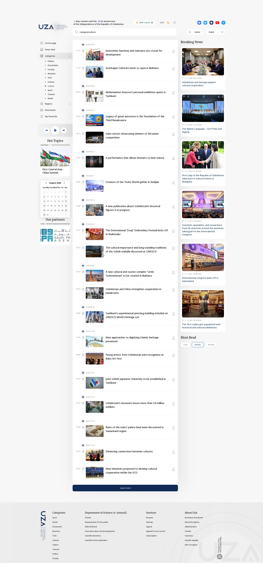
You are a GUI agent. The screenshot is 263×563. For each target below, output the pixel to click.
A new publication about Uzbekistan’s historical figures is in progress (133, 208)
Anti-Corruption (191, 545)
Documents (53, 65)
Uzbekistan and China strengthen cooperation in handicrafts (133, 291)
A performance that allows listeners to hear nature (135, 157)
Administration (191, 526)
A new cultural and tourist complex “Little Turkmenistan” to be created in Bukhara (130, 273)
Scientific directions (93, 535)
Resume (149, 517)
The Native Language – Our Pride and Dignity (202, 130)
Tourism (51, 94)
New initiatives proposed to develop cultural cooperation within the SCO (131, 470)
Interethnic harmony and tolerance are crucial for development (134, 52)
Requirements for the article (96, 522)
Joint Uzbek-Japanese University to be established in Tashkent (136, 380)
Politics (51, 61)
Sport (50, 90)
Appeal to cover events (155, 531)
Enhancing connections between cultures (129, 451)
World (50, 98)
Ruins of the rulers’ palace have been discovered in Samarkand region (134, 429)
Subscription (151, 535)
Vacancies (189, 535)
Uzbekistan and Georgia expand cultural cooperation (198, 84)
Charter (88, 517)
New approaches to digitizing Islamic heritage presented (132, 339)
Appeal (149, 526)
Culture (51, 86)
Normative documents (194, 517)
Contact (188, 531)
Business (52, 73)
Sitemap (149, 522)
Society (51, 69)
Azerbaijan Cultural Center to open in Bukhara (132, 68)
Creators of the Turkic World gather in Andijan (132, 182)
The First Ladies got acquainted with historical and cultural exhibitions (201, 326)
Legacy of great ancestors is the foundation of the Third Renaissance (135, 118)
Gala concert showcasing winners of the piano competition (132, 135)
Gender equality (191, 540)
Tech (50, 77)
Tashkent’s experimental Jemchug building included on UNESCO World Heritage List (137, 315)
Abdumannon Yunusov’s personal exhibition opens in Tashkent (136, 94)
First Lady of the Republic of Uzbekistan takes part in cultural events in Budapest (203, 178)
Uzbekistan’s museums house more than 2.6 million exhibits (135, 405)
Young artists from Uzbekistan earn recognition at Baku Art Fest (135, 356)
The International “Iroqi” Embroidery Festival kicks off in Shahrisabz (137, 232)
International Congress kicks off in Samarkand (200, 279)
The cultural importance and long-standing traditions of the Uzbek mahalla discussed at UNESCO (136, 249)
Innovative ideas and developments (100, 531)
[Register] (173, 51)
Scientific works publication (96, 540)
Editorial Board (91, 526)
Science (51, 82)
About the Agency (192, 522)
